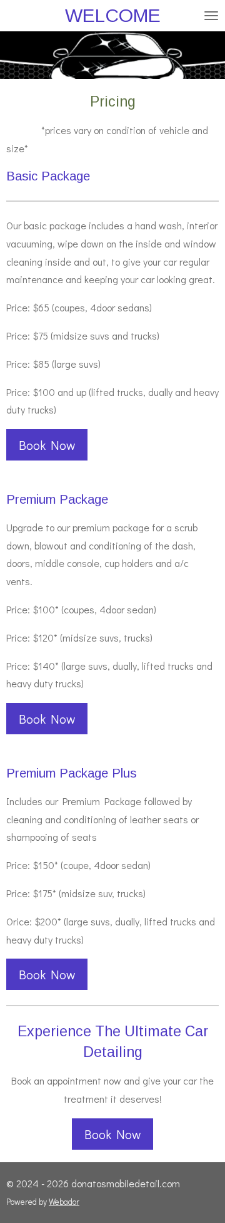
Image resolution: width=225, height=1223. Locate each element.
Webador (64, 1201)
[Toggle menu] (211, 15)
